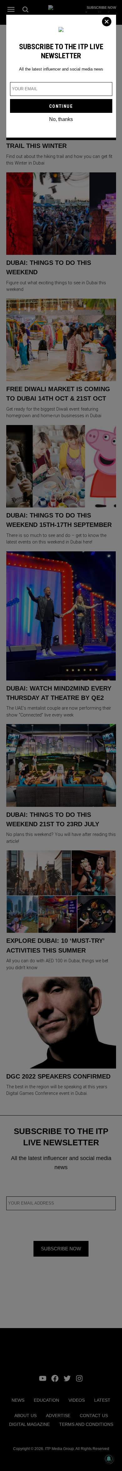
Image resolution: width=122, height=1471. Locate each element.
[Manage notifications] (109, 1459)
